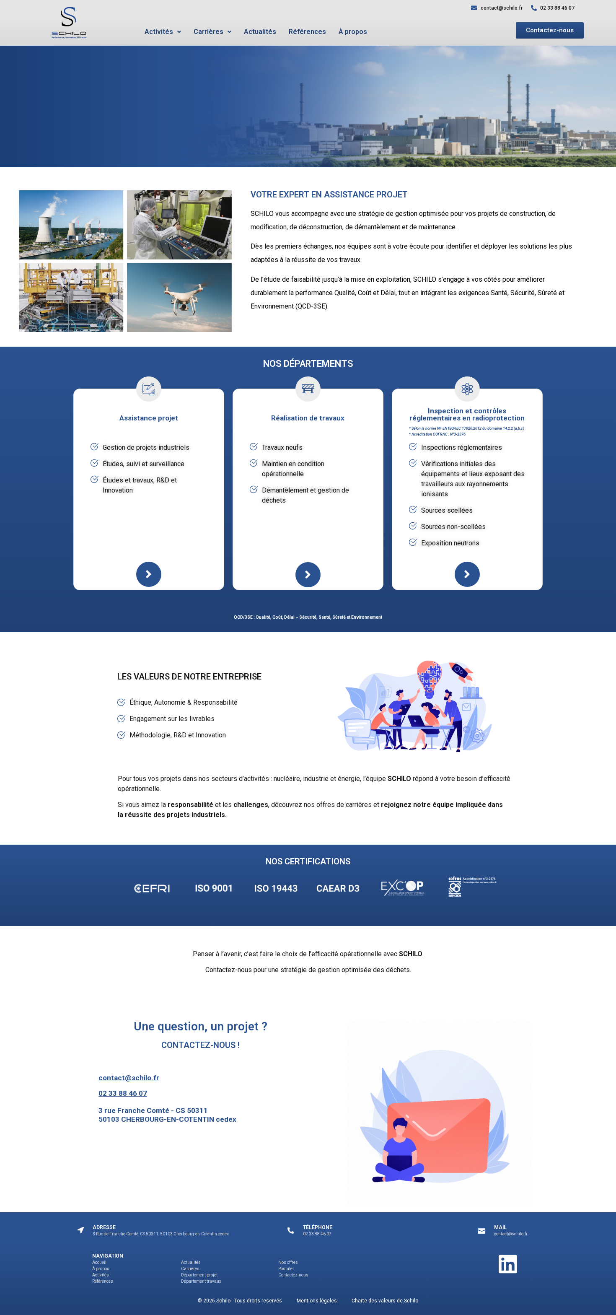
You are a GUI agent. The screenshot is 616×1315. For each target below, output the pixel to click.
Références (307, 32)
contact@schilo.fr (128, 1078)
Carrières (208, 32)
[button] (162, 31)
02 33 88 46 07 (122, 1093)
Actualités (260, 32)
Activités (159, 32)
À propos (353, 32)
